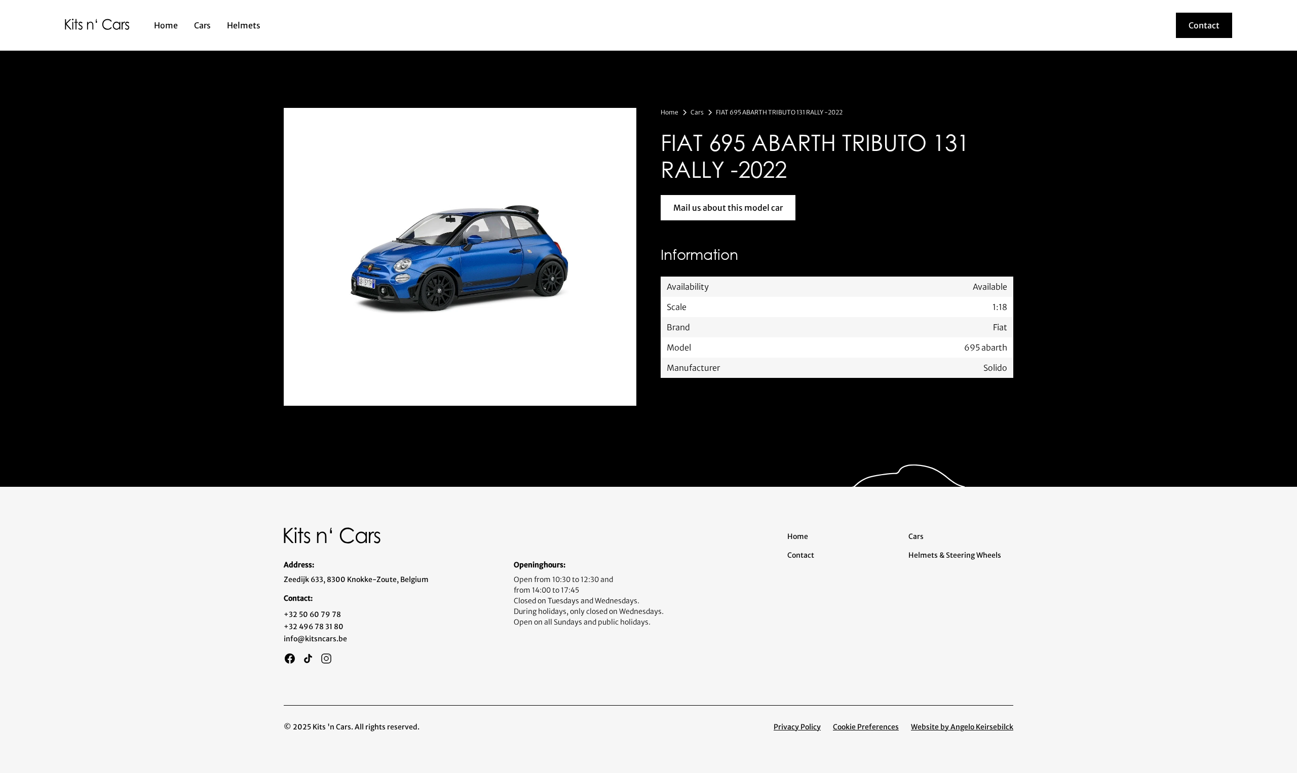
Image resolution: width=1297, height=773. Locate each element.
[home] (97, 24)
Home (166, 25)
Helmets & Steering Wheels (954, 555)
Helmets (243, 25)
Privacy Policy (797, 726)
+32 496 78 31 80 (314, 626)
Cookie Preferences (866, 726)
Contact (800, 555)
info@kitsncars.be (315, 638)
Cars (202, 25)
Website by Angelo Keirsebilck (962, 726)
